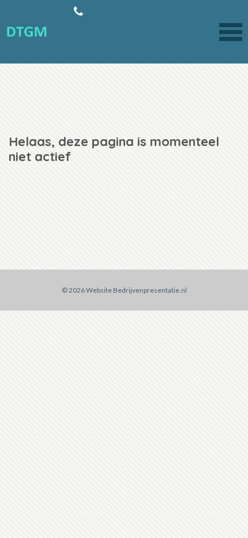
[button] (230, 30)
